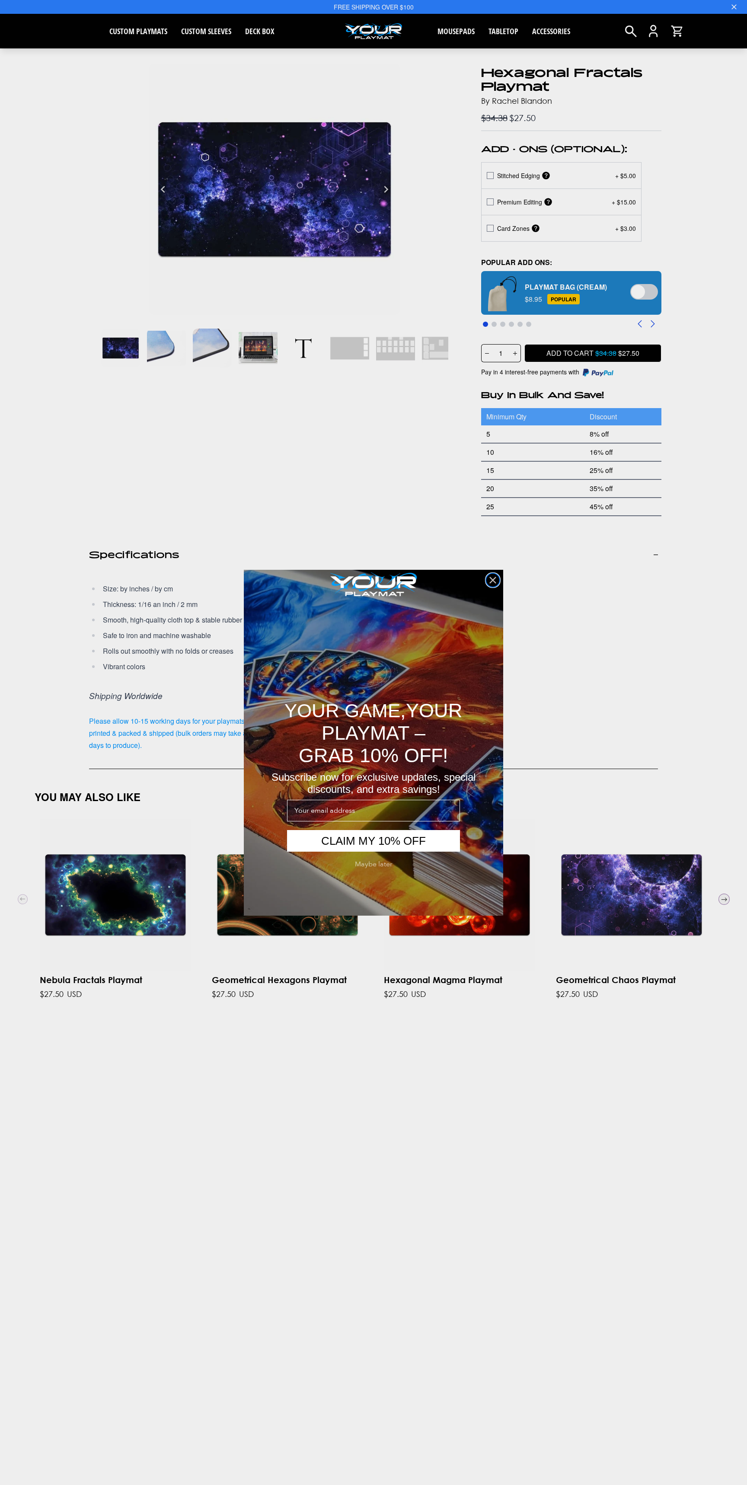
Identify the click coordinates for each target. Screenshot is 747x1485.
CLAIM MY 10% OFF (373, 840)
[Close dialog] (493, 580)
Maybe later (374, 864)
